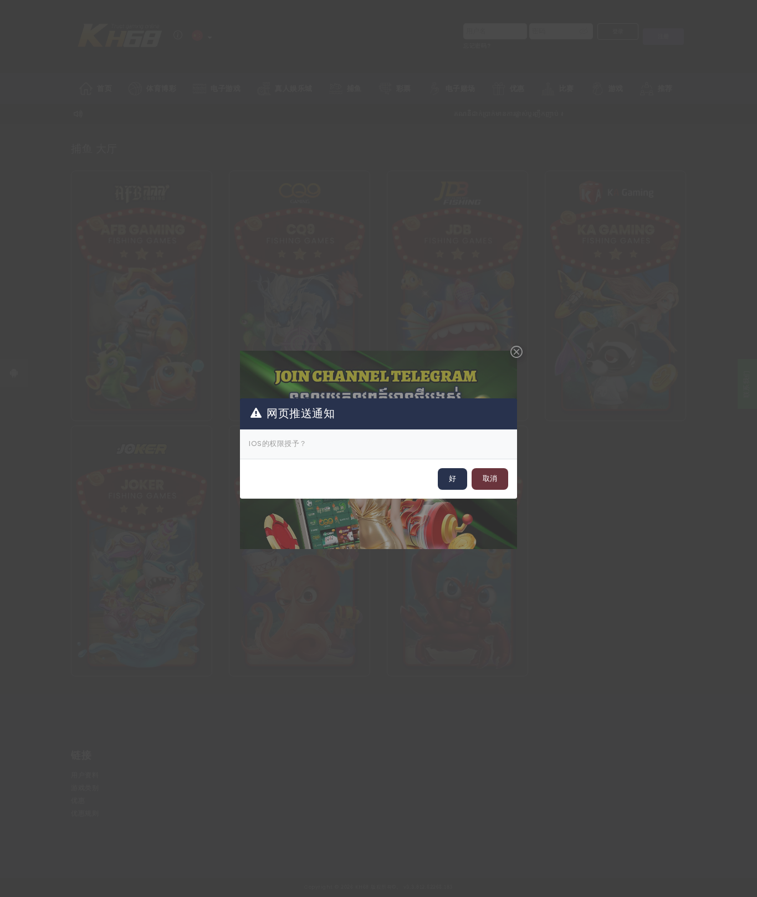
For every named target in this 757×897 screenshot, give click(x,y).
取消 (490, 478)
